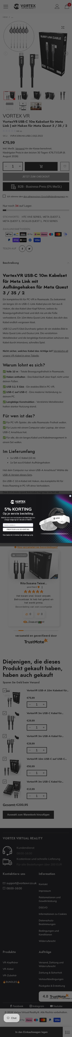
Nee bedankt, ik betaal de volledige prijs (18, 535)
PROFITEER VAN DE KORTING (18, 529)
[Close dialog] (70, 496)
